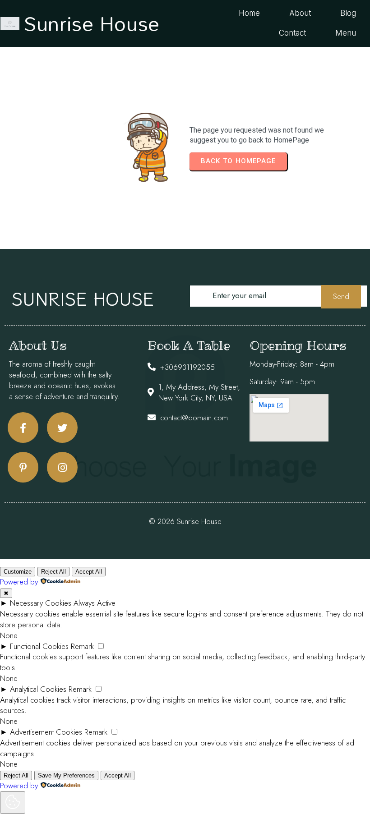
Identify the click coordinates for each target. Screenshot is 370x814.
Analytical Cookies (38, 689)
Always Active (95, 603)
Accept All (88, 571)
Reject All (53, 571)
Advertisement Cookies (46, 732)
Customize (18, 571)
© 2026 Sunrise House (185, 521)
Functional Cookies (39, 646)
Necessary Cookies (40, 603)
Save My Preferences (66, 775)
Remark (82, 646)
